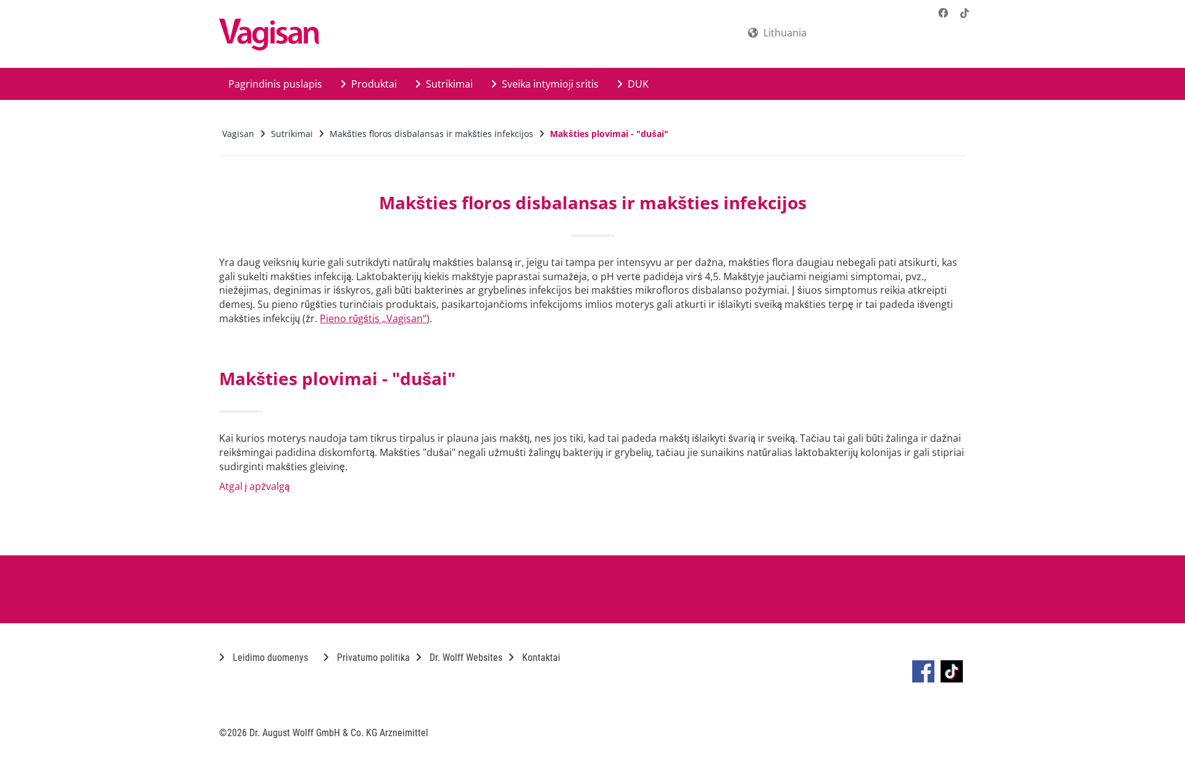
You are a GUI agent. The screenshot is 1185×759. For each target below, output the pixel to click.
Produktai (373, 84)
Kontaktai (540, 657)
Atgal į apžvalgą (254, 486)
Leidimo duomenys (269, 657)
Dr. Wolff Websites (464, 657)
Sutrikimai (448, 84)
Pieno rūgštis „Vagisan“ (373, 318)
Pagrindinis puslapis (275, 84)
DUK (637, 84)
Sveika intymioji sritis (549, 84)
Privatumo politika (372, 657)
